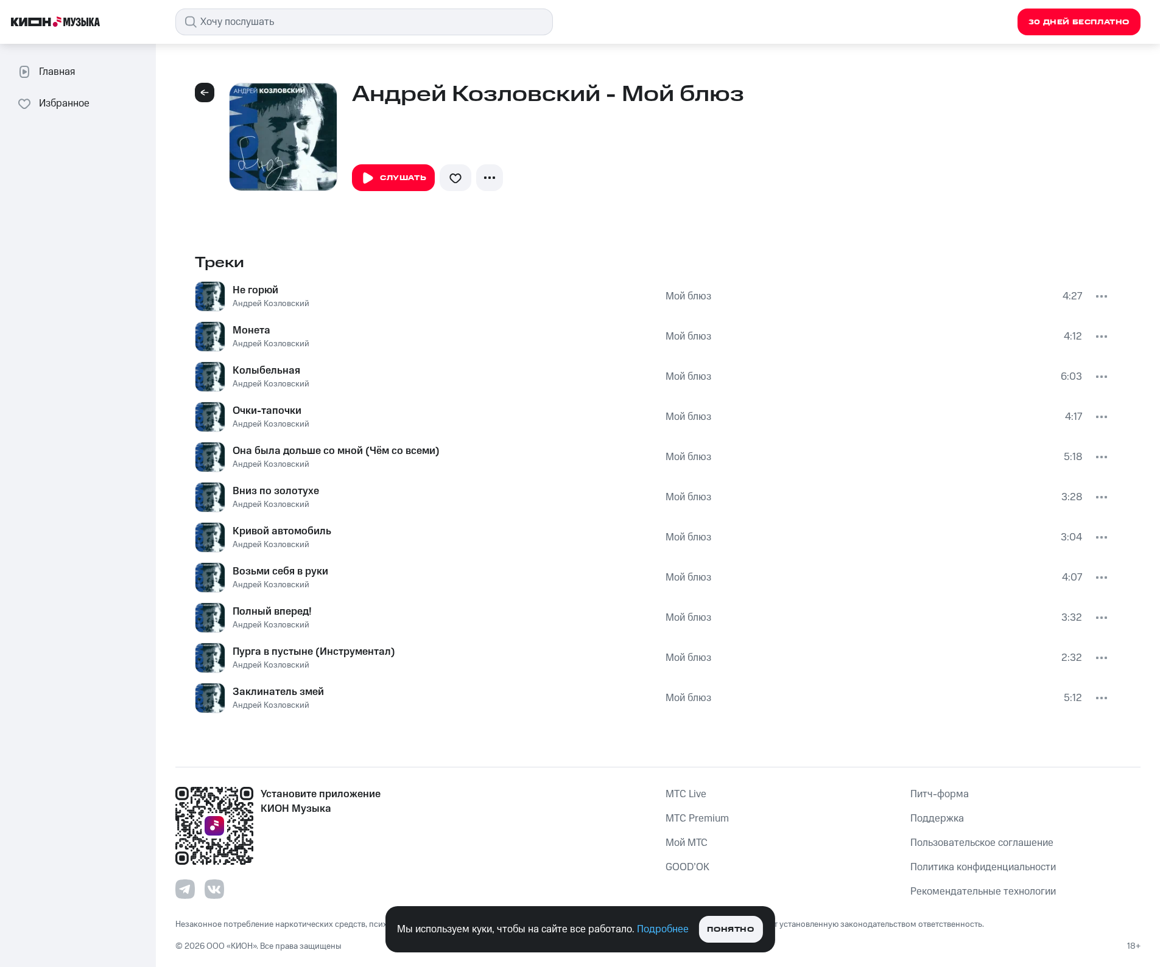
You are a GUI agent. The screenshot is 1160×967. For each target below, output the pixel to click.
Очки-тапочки (267, 410)
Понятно (730, 929)
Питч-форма (939, 794)
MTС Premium (697, 818)
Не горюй (255, 290)
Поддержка (937, 818)
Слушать (403, 178)
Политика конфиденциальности (983, 867)
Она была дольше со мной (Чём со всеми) (336, 451)
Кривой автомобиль (282, 531)
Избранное (64, 103)
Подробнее (663, 929)
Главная (57, 72)
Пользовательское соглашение (981, 843)
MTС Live (686, 794)
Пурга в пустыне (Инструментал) (314, 651)
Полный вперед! (272, 611)
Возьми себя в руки (280, 571)
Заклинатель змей (278, 692)
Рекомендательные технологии (983, 891)
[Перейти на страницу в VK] (214, 889)
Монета (251, 330)
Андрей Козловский (271, 304)
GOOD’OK (687, 867)
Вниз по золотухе (276, 491)
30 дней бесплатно (1079, 22)
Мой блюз (688, 296)
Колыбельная (266, 370)
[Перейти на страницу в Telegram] (185, 889)
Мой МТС (687, 843)
